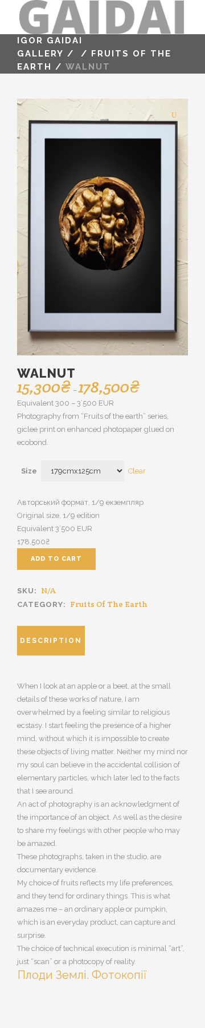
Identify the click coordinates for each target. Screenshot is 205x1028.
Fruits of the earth (108, 604)
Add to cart (56, 558)
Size (29, 471)
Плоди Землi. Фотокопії (82, 975)
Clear (137, 471)
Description (51, 641)
